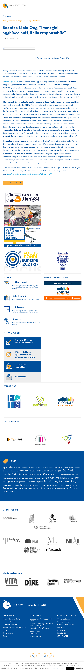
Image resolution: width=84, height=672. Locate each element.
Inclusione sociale (66, 478)
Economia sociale (67, 475)
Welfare (12, 492)
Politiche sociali (13, 485)
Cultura (33, 471)
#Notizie (36, 21)
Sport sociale (42, 488)
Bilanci (5, 636)
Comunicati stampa (64, 619)
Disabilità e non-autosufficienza (35, 475)
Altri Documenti (35, 637)
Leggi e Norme (35, 631)
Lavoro (32, 482)
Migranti (39, 482)
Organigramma (8, 633)
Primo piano (46, 485)
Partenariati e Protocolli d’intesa (14, 627)
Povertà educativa (33, 485)
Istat (27, 482)
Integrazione (20, 482)
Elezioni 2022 (17, 478)
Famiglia (31, 478)
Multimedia (61, 627)
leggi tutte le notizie (13, 183)
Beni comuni (48, 467)
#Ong (28, 21)
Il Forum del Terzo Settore (12, 619)
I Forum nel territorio (10, 622)
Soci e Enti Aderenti (10, 625)
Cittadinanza (57, 467)
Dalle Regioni (56, 471)
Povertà (24, 485)
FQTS (47, 478)
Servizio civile (29, 489)
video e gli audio (11, 82)
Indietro (8, 16)
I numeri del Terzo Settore (39, 628)
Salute (20, 488)
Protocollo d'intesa (62, 485)
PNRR (5, 485)
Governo (54, 478)
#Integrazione (9, 21)
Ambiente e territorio (23, 467)
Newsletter (61, 630)
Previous (2, 440)
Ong (74, 482)
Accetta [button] (69, 668)
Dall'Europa (43, 471)
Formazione (10, 386)
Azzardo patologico (39, 467)
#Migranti (20, 21)
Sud (51, 488)
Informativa (78, 668)
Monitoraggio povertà (58, 481)
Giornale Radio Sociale (65, 625)
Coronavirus (23, 471)
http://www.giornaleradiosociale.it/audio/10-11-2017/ (29, 174)
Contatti (62, 636)
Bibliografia (34, 634)
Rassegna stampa (63, 622)
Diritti (15, 474)
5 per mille (8, 467)
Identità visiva (62, 633)
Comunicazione (68, 467)
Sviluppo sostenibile (61, 488)
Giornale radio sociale (56, 277)
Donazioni (56, 475)
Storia (5, 630)
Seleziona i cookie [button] (57, 668)
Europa (25, 478)
